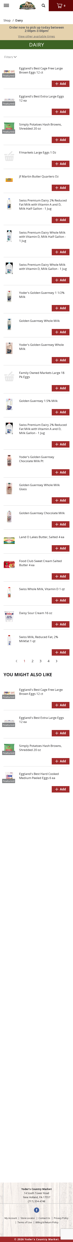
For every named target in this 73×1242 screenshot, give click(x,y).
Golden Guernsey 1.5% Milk (38, 401)
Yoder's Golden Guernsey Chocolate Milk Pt (36, 459)
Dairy (19, 20)
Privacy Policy (61, 1218)
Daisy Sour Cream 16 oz (35, 613)
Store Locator (28, 1218)
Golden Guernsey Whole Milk (39, 321)
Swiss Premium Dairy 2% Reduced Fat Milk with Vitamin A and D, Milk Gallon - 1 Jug (43, 429)
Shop (7, 20)
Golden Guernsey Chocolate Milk (42, 513)
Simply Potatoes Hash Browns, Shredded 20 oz (40, 126)
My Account (11, 1218)
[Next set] (56, 661)
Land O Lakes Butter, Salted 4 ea (41, 537)
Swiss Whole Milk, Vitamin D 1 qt (42, 589)
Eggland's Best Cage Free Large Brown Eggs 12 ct (41, 70)
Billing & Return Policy (47, 1222)
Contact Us (44, 1218)
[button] (60, 84)
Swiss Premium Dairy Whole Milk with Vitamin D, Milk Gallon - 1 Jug (43, 267)
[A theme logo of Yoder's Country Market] (27, 5)
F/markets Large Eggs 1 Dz (37, 152)
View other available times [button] (36, 36)
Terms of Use (25, 1222)
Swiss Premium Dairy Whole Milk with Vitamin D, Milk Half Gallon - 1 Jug (42, 236)
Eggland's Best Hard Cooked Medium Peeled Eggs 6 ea (39, 776)
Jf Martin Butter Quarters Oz (39, 176)
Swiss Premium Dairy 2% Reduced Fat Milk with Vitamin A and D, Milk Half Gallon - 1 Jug (43, 204)
